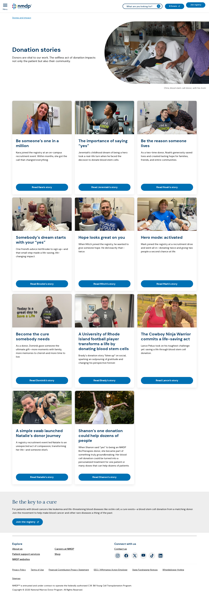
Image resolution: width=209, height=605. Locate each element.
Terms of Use (37, 569)
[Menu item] (21, 6)
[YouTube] (143, 555)
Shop (57, 554)
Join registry (197, 4)
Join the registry (29, 521)
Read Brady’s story (104, 380)
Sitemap (16, 578)
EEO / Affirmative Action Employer (110, 569)
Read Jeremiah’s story (104, 187)
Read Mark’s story (167, 283)
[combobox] (142, 6)
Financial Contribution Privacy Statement (69, 569)
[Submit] (158, 6)
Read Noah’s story (167, 187)
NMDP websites (21, 559)
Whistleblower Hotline (173, 569)
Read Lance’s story (167, 380)
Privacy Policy (19, 569)
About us (17, 548)
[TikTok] (152, 555)
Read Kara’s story (42, 187)
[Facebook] (126, 555)
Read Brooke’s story (42, 283)
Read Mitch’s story (104, 283)
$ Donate (176, 6)
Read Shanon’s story (104, 477)
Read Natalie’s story (42, 477)
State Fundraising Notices (145, 569)
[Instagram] (117, 555)
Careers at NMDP (64, 548)
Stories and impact (21, 17)
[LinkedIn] (160, 555)
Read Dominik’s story (42, 380)
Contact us (120, 548)
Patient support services (26, 554)
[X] (134, 555)
